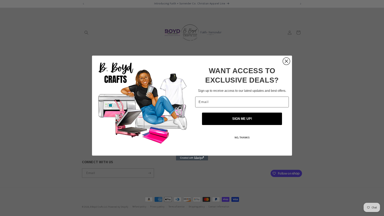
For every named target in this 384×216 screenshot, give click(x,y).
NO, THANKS (242, 137)
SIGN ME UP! (242, 118)
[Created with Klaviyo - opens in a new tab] (192, 158)
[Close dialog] (286, 61)
